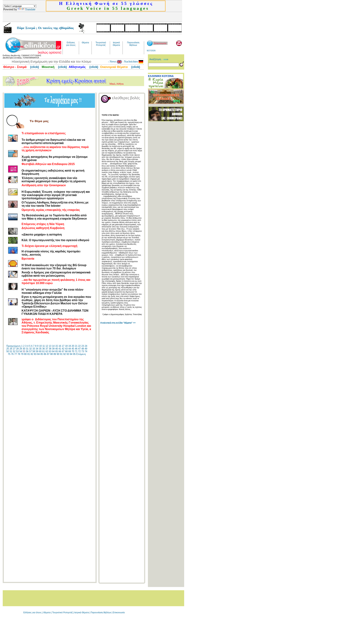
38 (50, 348)
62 (46, 351)
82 (32, 354)
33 (33, 348)
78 (19, 354)
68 (66, 351)
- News (112, 61)
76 (12, 354)
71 (76, 351)
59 (37, 351)
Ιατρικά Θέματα (81, 612)
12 (46, 346)
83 (35, 354)
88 (51, 354)
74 (86, 351)
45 (73, 348)
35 (40, 348)
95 (74, 354)
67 (63, 351)
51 (11, 351)
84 (38, 354)
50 (7, 351)
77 (15, 354)
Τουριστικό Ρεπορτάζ (62, 612)
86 (45, 354)
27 (14, 348)
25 (7, 348)
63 (50, 351)
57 (30, 351)
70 (73, 351)
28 (17, 348)
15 (56, 346)
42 (63, 348)
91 (61, 354)
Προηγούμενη (13, 346)
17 (63, 346)
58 (33, 351)
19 (69, 346)
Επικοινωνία (119, 612)
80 (25, 354)
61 (43, 351)
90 (58, 354)
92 (64, 354)
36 (43, 348)
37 (46, 348)
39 (53, 348)
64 (53, 351)
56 (27, 351)
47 (79, 348)
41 (60, 348)
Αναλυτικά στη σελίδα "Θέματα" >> (118, 323)
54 (20, 351)
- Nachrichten (130, 61)
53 (17, 351)
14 (53, 346)
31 (27, 348)
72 (79, 351)
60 (40, 351)
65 (56, 351)
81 (28, 354)
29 (20, 348)
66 (60, 351)
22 (79, 346)
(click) (34, 67)
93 (68, 354)
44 (69, 348)
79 (22, 354)
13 (50, 346)
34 (37, 348)
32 (30, 348)
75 (9, 354)
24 (86, 346)
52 (14, 351)
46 (76, 348)
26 (11, 348)
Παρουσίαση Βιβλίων (101, 612)
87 (48, 354)
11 (43, 346)
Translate (30, 9)
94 (71, 354)
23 (82, 346)
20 (73, 346)
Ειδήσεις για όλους (32, 612)
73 (82, 351)
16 (60, 346)
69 (69, 351)
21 (76, 346)
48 (82, 348)
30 (24, 348)
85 (41, 354)
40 (56, 348)
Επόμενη (81, 354)
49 (86, 348)
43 (66, 348)
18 (66, 346)
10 (40, 346)
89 (54, 354)
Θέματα (47, 612)
